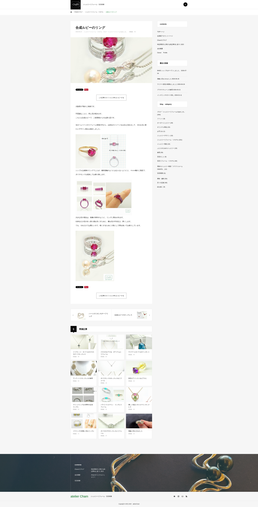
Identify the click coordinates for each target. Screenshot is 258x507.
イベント (160, 118)
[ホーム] (71, 12)
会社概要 (160, 48)
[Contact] (182, 496)
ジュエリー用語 (162, 144)
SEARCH (185, 4)
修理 (158, 152)
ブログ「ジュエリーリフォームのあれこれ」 (115, 32)
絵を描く (160, 187)
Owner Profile (162, 52)
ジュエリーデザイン (163, 135)
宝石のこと (160, 156)
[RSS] (186, 496)
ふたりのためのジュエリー (165, 148)
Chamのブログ (162, 40)
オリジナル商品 (162, 127)
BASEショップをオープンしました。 (169, 70)
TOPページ (160, 32)
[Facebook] (174, 496)
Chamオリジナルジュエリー (98, 476)
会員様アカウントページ (165, 36)
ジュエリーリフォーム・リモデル (93, 32)
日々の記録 (160, 182)
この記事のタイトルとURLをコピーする (111, 97)
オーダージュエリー (163, 123)
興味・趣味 (160, 178)
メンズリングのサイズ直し (165, 95)
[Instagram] (178, 496)
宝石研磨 (160, 173)
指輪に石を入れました (164, 79)
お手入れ (160, 131)
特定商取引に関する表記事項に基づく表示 (170, 44)
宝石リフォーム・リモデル (165, 161)
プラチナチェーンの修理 (165, 89)
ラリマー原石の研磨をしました (167, 84)
